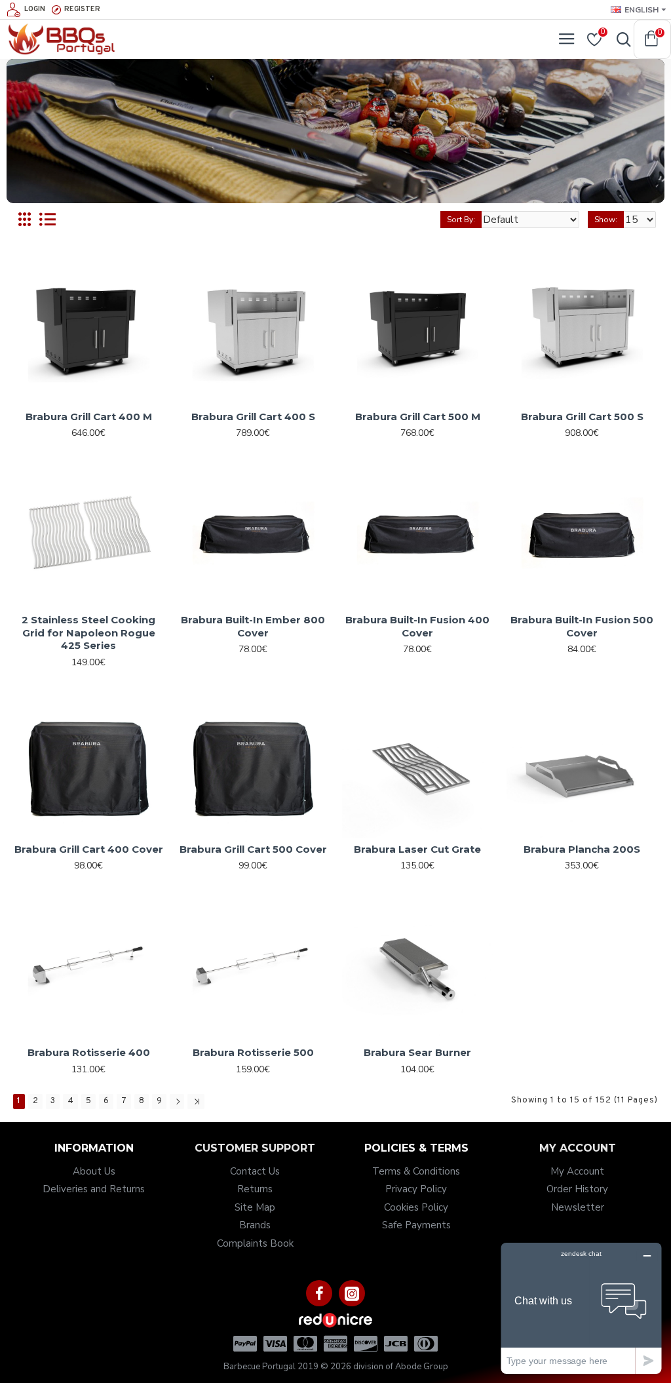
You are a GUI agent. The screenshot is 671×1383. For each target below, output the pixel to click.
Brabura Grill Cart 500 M (417, 416)
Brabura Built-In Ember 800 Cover (253, 626)
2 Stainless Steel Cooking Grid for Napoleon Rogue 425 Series (88, 633)
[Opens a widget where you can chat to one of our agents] (581, 1307)
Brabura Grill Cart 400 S (253, 416)
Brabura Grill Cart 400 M (89, 416)
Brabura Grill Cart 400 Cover (88, 849)
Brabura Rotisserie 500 (253, 1052)
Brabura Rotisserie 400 (89, 1052)
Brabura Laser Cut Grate (417, 849)
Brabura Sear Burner (417, 1052)
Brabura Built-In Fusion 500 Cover (581, 626)
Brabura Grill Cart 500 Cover (253, 849)
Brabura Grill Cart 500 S (582, 416)
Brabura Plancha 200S (582, 849)
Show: (605, 219)
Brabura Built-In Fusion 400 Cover (417, 626)
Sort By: (461, 219)
